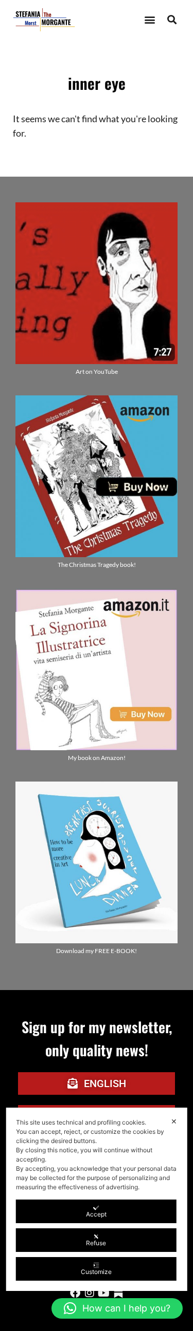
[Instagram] (89, 1293)
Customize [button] (96, 1272)
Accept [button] (96, 1214)
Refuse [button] (96, 1243)
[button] (149, 19)
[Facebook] (75, 1293)
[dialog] (96, 1199)
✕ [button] (174, 1121)
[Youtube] (104, 1293)
